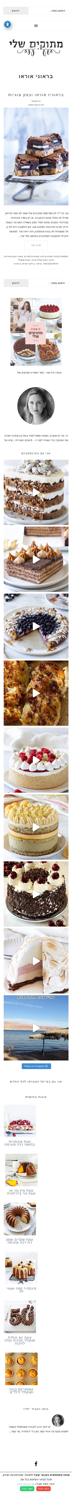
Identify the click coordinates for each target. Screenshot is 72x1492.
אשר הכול (27, 1488)
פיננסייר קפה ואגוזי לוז (21, 1290)
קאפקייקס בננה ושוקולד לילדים (21, 1390)
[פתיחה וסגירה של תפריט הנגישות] (8, 24)
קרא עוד (36, 245)
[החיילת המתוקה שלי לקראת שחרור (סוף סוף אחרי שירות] (36, 1027)
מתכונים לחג (47, 256)
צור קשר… (14, 1431)
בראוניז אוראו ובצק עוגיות (36, 95)
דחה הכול (43, 1488)
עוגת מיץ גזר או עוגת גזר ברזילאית (21, 1192)
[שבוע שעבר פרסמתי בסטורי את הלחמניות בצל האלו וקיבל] (36, 693)
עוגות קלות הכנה (40, 260)
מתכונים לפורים (31, 256)
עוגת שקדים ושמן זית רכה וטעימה (19, 1241)
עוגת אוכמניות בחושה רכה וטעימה (20, 1143)
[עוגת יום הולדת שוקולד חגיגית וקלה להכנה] (20, 1318)
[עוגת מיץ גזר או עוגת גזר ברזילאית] (21, 1171)
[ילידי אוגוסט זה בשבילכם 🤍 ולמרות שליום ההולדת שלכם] (36, 492)
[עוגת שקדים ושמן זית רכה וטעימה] (20, 1220)
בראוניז (17, 263)
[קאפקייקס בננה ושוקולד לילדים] (21, 1370)
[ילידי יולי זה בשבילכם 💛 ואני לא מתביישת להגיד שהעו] (36, 827)
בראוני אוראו (28, 263)
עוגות (20, 256)
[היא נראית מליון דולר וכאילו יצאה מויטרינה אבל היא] (36, 760)
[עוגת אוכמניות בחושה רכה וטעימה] (20, 1122)
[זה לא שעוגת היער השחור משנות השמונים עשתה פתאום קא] (36, 894)
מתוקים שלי (36, 47)
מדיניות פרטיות (26, 1484)
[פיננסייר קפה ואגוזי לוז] (21, 1269)
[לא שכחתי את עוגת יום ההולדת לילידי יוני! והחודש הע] (36, 961)
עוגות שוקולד (24, 260)
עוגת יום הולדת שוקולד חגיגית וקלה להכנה (20, 1340)
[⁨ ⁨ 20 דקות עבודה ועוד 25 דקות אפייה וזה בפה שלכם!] (36, 626)
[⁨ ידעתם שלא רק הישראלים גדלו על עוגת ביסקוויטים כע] (36, 559)
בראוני (39, 263)
